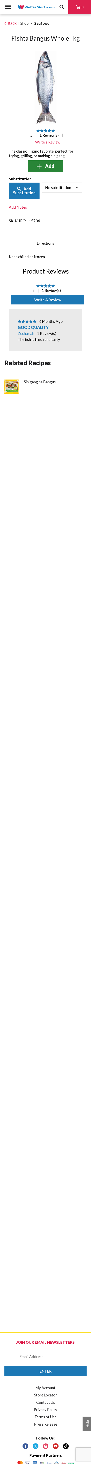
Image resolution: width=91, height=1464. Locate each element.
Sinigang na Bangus (40, 382)
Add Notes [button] (18, 207)
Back (12, 23)
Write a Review (47, 299)
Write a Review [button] (47, 142)
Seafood (41, 23)
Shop (24, 23)
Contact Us (45, 1402)
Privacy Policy (45, 1409)
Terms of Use (45, 1417)
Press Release (45, 1424)
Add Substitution (24, 190)
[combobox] (62, 188)
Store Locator (45, 1395)
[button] (45, 166)
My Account (45, 1387)
